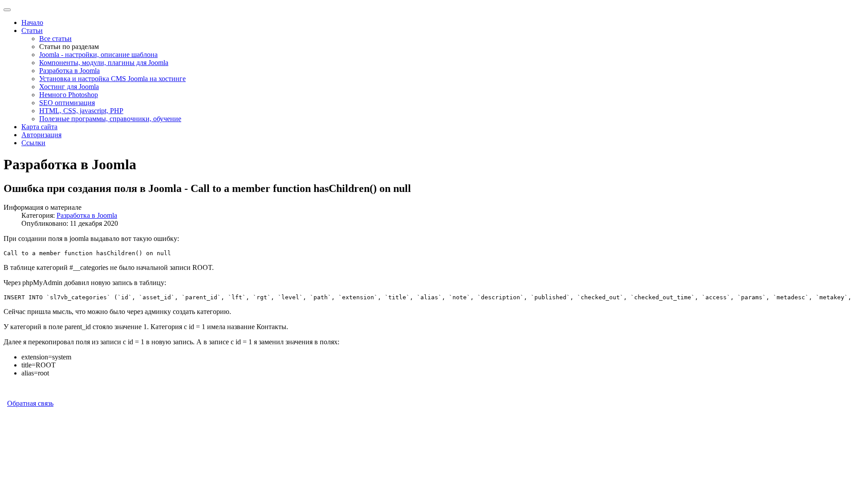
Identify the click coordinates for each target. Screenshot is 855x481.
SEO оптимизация (67, 102)
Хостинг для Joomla (69, 86)
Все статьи (55, 38)
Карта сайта (39, 126)
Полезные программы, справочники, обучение (110, 118)
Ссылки (33, 143)
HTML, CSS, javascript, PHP (81, 110)
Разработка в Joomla (69, 70)
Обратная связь (30, 403)
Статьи (32, 30)
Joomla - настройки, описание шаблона (98, 54)
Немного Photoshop (68, 94)
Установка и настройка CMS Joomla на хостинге (112, 78)
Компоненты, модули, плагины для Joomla (103, 62)
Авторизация (41, 135)
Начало (32, 22)
